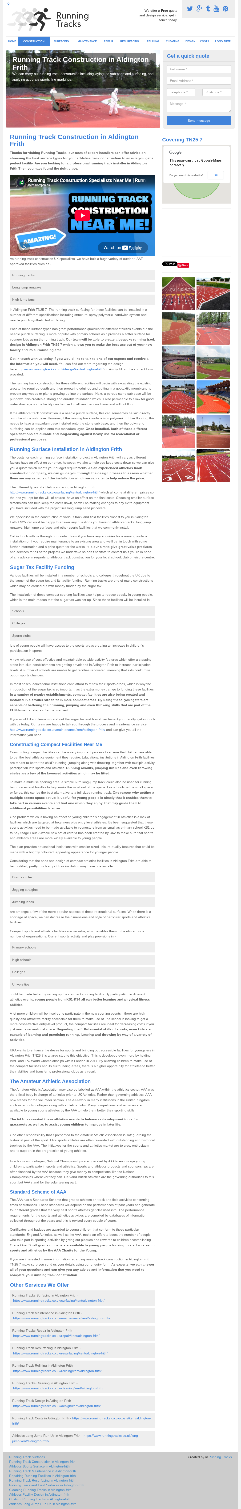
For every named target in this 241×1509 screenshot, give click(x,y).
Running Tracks (220, 1457)
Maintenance (87, 41)
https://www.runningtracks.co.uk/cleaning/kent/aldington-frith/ (58, 1388)
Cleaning (173, 41)
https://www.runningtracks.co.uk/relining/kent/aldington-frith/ (57, 1371)
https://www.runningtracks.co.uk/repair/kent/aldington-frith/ (56, 1336)
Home (12, 41)
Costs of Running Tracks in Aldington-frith (40, 1499)
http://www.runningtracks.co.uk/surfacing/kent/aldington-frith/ (55, 492)
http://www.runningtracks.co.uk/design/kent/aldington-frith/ (61, 369)
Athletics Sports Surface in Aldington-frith (39, 1466)
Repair (108, 41)
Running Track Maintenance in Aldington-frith (42, 1471)
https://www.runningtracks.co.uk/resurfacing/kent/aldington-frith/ (60, 1353)
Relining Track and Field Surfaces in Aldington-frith (46, 1485)
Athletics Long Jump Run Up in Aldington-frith (42, 1504)
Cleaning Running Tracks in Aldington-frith (40, 1490)
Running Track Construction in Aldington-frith (42, 1462)
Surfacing (61, 41)
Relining (153, 41)
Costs (204, 41)
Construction (33, 41)
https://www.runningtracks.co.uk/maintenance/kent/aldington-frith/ (61, 1318)
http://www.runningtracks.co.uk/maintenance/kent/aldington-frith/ (57, 730)
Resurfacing (129, 41)
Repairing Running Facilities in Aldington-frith (42, 1476)
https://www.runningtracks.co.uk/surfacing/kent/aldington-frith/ (58, 1300)
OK (215, 175)
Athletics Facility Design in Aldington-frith (39, 1494)
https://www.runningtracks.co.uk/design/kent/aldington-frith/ (57, 1406)
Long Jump (223, 41)
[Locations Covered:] (8, 4)
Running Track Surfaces (27, 1457)
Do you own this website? (186, 175)
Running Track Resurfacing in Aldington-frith (42, 1480)
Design (190, 41)
